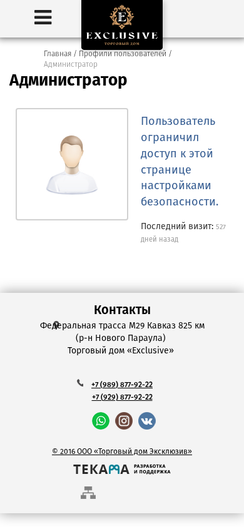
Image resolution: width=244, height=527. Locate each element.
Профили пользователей (122, 54)
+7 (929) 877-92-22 (122, 397)
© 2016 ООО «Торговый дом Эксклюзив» (122, 452)
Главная (57, 54)
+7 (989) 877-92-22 (122, 385)
